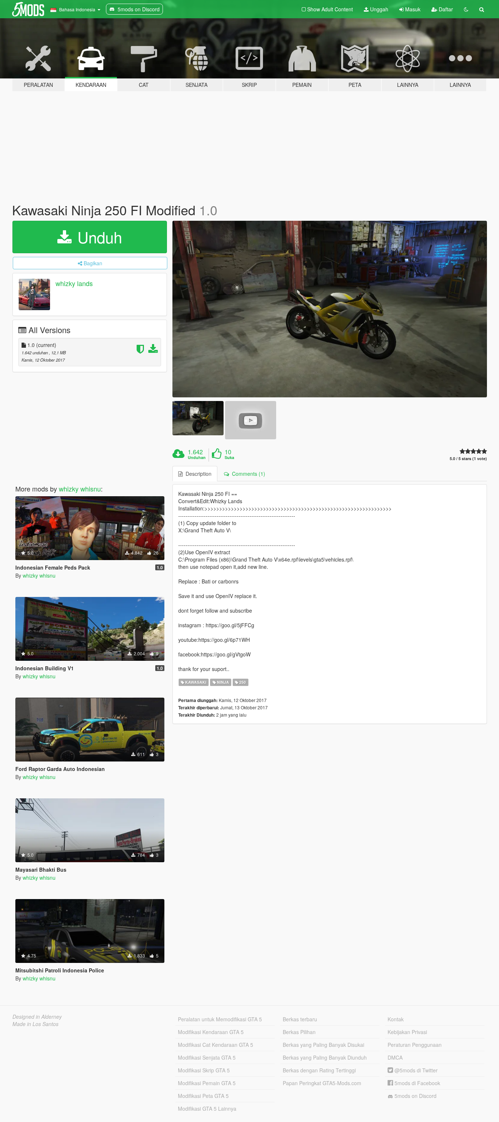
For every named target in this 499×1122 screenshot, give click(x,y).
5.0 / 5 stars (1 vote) (468, 458)
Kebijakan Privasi (407, 1032)
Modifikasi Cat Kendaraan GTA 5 (215, 1044)
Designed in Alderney (37, 1016)
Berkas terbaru (300, 1019)
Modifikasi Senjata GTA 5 (207, 1057)
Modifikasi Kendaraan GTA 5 (211, 1032)
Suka (229, 457)
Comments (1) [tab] (247, 473)
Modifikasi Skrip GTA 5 (204, 1070)
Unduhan (197, 457)
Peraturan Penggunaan (415, 1044)
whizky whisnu (80, 488)
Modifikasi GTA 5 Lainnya (207, 1108)
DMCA (395, 1057)
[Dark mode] (466, 9)
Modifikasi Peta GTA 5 (203, 1095)
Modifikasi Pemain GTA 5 (207, 1083)
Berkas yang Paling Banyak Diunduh (325, 1057)
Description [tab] (197, 473)
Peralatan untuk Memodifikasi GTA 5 (220, 1019)
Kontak (396, 1019)
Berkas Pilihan (299, 1032)
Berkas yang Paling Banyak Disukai (323, 1044)
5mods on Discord (415, 1095)
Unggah (378, 9)
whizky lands (74, 283)
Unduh (97, 237)
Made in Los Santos (35, 1023)
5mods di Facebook (416, 1083)
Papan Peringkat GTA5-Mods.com (322, 1083)
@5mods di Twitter (415, 1070)
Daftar (445, 9)
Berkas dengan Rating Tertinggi (319, 1070)
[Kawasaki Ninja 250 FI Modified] (329, 309)
